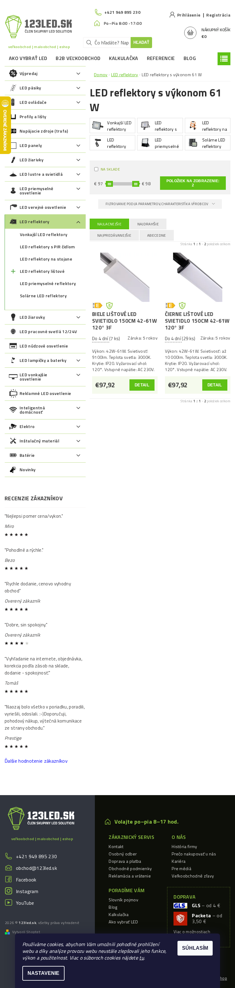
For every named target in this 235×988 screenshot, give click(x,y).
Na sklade (110, 169)
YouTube (25, 903)
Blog (190, 58)
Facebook (26, 879)
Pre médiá (181, 868)
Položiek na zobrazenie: (192, 183)
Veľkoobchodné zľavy (193, 876)
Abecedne (156, 235)
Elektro (27, 426)
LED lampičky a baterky (43, 360)
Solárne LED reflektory (43, 295)
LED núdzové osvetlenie (44, 346)
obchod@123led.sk (36, 868)
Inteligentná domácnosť (32, 409)
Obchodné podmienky (130, 868)
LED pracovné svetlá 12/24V (48, 331)
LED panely (31, 145)
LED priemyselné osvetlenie (37, 190)
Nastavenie (43, 973)
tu (141, 957)
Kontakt (116, 846)
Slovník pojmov (123, 899)
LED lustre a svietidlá (41, 174)
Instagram (27, 891)
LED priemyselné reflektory (48, 283)
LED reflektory (34, 221)
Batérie (27, 455)
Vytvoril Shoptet (26, 932)
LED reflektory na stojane (46, 259)
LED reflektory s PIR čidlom (47, 246)
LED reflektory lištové (42, 271)
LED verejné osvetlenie (43, 207)
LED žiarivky (31, 159)
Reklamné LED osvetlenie (45, 393)
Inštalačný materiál (39, 441)
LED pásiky (30, 88)
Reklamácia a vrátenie (130, 876)
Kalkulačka (123, 58)
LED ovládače (33, 102)
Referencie (161, 58)
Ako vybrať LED (28, 58)
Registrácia (218, 15)
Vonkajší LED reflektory (43, 234)
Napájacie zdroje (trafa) (44, 131)
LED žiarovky (32, 317)
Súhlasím (195, 948)
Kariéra (178, 861)
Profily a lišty (33, 116)
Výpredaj (29, 73)
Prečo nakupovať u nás (194, 854)
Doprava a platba (125, 861)
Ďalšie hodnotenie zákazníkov (36, 760)
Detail (142, 385)
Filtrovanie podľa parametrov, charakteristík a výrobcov (157, 203)
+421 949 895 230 (36, 856)
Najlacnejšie (109, 224)
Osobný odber (123, 854)
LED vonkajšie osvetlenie (33, 376)
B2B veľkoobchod (78, 58)
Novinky (27, 469)
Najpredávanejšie (114, 235)
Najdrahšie (148, 224)
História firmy (184, 846)
